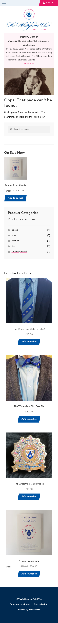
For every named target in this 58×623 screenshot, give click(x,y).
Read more (29, 64)
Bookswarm (34, 610)
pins (14, 235)
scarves (15, 241)
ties (13, 246)
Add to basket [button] (15, 198)
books (15, 230)
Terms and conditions (20, 605)
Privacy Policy (40, 605)
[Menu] (3, 3)
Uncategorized (19, 252)
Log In (49, 3)
